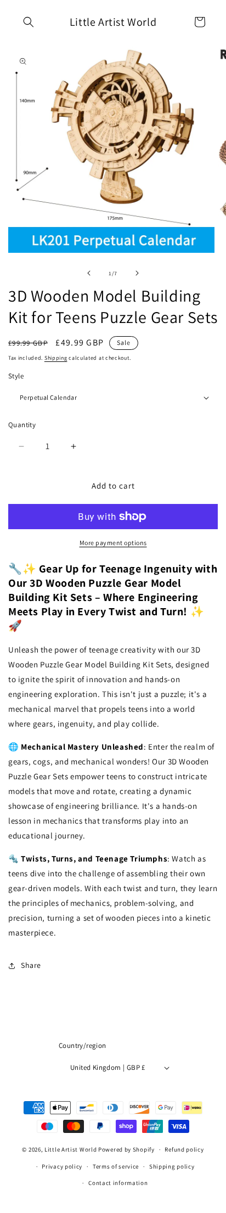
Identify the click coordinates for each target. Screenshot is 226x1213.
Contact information (118, 1183)
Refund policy (184, 1149)
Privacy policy (62, 1166)
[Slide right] (137, 273)
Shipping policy (172, 1166)
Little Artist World (70, 1149)
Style (16, 376)
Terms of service (116, 1166)
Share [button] (31, 965)
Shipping (55, 357)
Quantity (22, 424)
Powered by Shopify (126, 1149)
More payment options (113, 543)
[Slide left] (89, 273)
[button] (28, 22)
